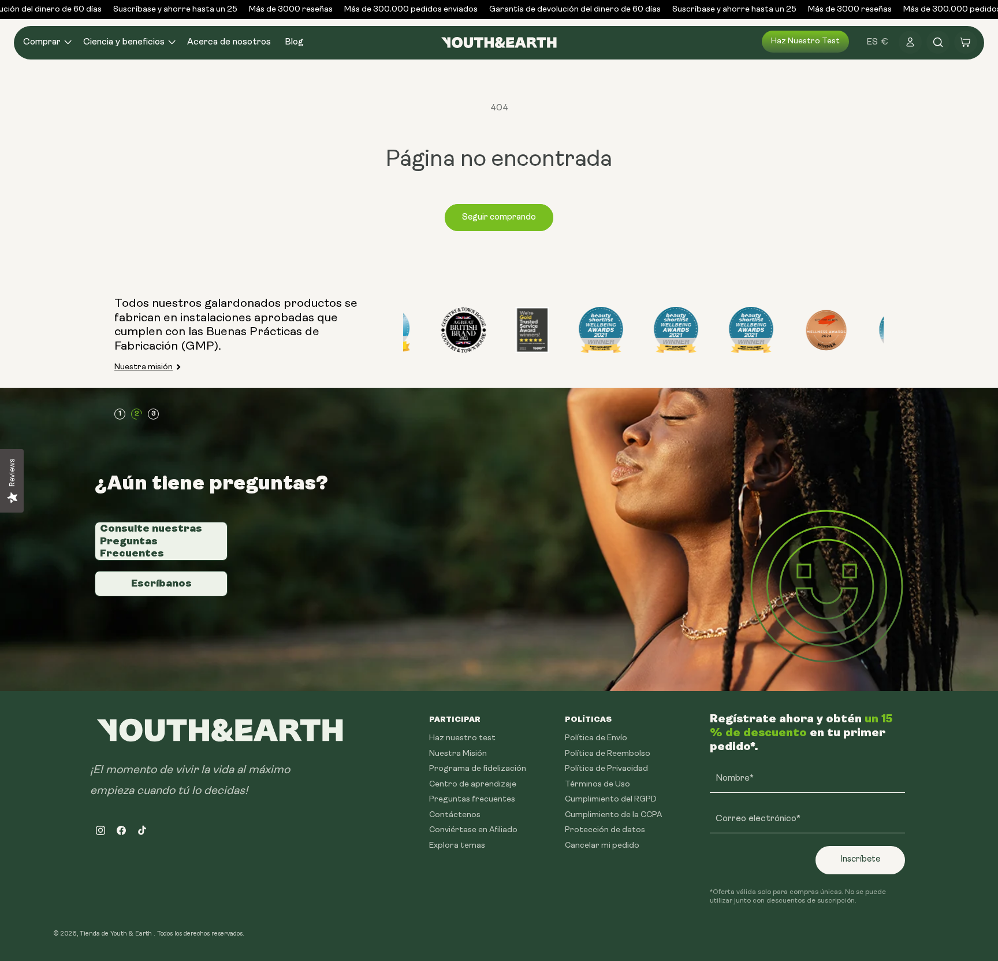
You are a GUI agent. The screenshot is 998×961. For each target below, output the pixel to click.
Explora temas (457, 845)
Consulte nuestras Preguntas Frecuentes (151, 540)
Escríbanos (161, 583)
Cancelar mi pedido (602, 845)
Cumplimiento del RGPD (611, 799)
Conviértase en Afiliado (473, 830)
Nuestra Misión (458, 753)
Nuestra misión (143, 367)
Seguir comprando (499, 217)
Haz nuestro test (805, 41)
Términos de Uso (597, 784)
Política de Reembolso (607, 753)
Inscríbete (860, 859)
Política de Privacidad (606, 769)
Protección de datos (605, 830)
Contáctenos (455, 814)
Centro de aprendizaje (472, 784)
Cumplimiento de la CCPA (613, 814)
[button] (46, 42)
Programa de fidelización (477, 769)
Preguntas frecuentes (472, 799)
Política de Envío (596, 738)
